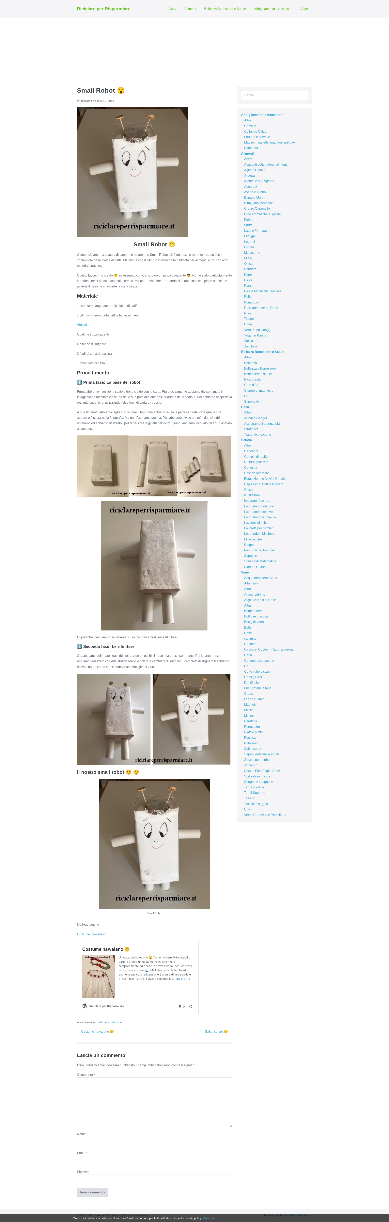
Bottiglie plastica (256, 616)
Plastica (250, 737)
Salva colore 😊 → (218, 1031)
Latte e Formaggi (256, 230)
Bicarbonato (253, 379)
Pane (248, 275)
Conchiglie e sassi (257, 671)
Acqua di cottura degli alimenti (265, 164)
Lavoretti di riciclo (256, 522)
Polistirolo (251, 743)
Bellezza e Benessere (260, 368)
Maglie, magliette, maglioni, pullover (270, 142)
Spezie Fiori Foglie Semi (262, 771)
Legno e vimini (254, 699)
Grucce (249, 693)
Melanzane (252, 252)
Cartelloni (251, 451)
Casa (172, 9)
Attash (248, 605)
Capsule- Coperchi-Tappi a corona (269, 649)
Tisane (249, 319)
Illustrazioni (252, 495)
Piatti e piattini (254, 732)
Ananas (249, 175)
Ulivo (248, 809)
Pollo (248, 296)
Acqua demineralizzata (260, 578)
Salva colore (253, 748)
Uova (248, 324)
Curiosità (250, 467)
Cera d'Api (251, 385)
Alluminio (251, 583)
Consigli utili (253, 677)
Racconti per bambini (259, 550)
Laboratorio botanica (259, 506)
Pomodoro (251, 302)
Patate (248, 285)
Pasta (248, 280)
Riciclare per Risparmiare (103, 8)
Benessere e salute (258, 374)
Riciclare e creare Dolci (261, 308)
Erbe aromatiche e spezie (262, 214)
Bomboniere (253, 611)
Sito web (83, 1172)
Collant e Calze (255, 131)
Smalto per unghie (257, 759)
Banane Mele (253, 197)
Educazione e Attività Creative (265, 478)
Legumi (249, 241)
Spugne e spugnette (258, 782)
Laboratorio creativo (258, 511)
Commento (86, 1074)
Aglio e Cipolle (254, 170)
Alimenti (190, 9)
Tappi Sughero (254, 792)
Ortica (248, 263)
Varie (304, 9)
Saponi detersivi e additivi (262, 754)
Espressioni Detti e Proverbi (264, 484)
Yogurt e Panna (255, 335)
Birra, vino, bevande (258, 203)
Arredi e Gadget (255, 418)
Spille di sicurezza (257, 776)
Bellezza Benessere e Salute (225, 9)
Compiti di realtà (256, 456)
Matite (248, 710)
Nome (82, 1134)
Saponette (251, 401)
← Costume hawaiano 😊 (95, 1031)
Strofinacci (251, 429)
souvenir (250, 765)
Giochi (248, 489)
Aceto (248, 159)
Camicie (250, 126)
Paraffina (250, 721)
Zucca (248, 341)
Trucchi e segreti (256, 804)
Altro (247, 120)
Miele (248, 258)
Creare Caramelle (257, 208)
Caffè (248, 633)
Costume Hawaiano (91, 934)
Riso (247, 313)
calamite (250, 638)
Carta (248, 655)
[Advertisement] (194, 48)
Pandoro (250, 269)
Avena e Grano (255, 192)
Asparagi (250, 186)
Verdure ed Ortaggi (257, 330)
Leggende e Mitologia (259, 533)
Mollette (249, 715)
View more (209, 1218)
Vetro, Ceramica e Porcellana (265, 815)
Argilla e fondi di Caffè (260, 600)
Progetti (249, 545)
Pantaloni (251, 148)
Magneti (250, 704)
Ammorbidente (254, 594)
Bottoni (249, 627)
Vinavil (82, 325)
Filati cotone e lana (257, 688)
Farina (248, 219)
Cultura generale (256, 462)
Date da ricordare (256, 473)
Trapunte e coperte (257, 434)
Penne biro (252, 726)
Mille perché (253, 539)
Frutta (248, 225)
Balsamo (250, 363)
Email (82, 1153)
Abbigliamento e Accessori (273, 9)
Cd (246, 666)
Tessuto (249, 798)
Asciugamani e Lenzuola (262, 423)
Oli (246, 396)
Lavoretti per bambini (259, 528)
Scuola (246, 440)
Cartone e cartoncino (109, 1022)
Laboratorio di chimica (260, 517)
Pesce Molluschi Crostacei (263, 291)
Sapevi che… (254, 555)
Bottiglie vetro (254, 622)
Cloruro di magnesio (258, 390)
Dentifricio (251, 682)
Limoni (249, 247)
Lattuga (249, 236)
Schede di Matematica (260, 561)
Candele (250, 644)
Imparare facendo (256, 500)
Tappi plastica (254, 787)
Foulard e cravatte (257, 137)
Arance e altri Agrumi (259, 181)
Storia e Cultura (255, 567)
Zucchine (251, 346)
